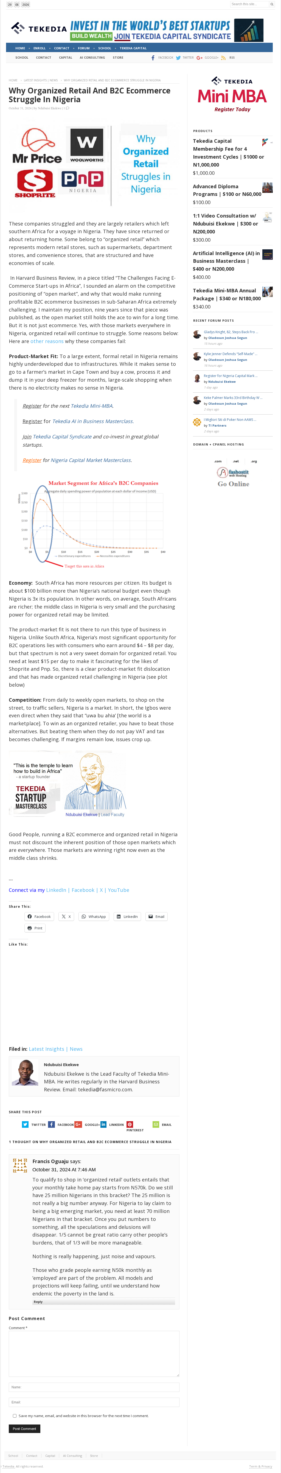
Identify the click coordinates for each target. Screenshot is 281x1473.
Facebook (66, 1125)
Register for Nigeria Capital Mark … (231, 375)
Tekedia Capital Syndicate (61, 436)
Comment (18, 1327)
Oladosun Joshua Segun (227, 338)
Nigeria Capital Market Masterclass (90, 460)
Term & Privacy (260, 1466)
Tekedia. (8, 1466)
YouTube (118, 890)
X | (103, 890)
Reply (38, 1302)
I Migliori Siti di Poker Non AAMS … (230, 419)
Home (13, 80)
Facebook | (85, 890)
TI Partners (217, 425)
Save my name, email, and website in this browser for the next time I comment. (84, 1415)
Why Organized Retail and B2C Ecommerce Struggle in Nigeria (89, 95)
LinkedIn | (58, 890)
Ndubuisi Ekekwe (49, 108)
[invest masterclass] (70, 824)
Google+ (92, 1125)
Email (167, 1125)
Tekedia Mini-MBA (91, 405)
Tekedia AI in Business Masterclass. (93, 421)
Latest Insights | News (41, 80)
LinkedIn (116, 1125)
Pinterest (135, 1130)
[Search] (272, 4)
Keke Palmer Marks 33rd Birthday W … (233, 397)
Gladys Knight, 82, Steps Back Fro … (231, 332)
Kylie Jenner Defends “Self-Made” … (230, 354)
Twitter (38, 1125)
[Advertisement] (94, 1003)
